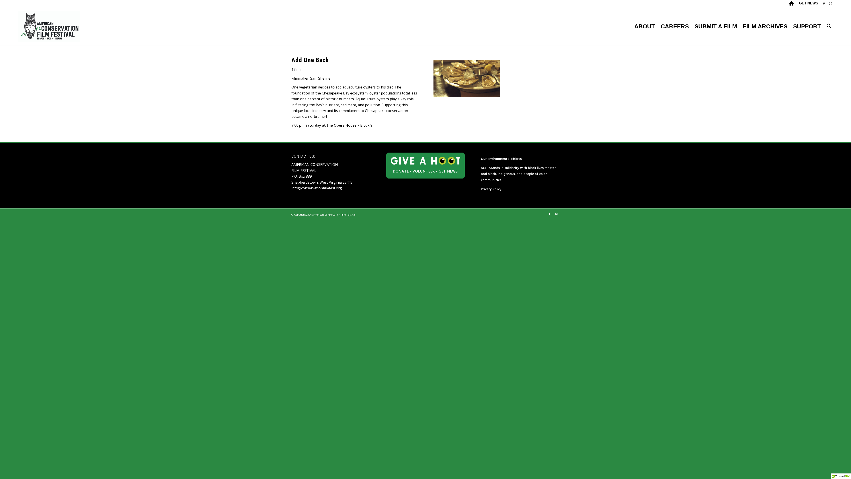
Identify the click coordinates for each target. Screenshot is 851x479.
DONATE (401, 171)
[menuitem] (807, 3)
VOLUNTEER (424, 171)
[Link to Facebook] (824, 3)
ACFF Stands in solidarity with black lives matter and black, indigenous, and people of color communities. (518, 174)
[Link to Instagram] (830, 3)
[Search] (829, 26)
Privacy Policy (491, 189)
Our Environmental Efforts (501, 159)
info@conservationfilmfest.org (316, 188)
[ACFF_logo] (49, 26)
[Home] (791, 3)
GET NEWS (448, 171)
